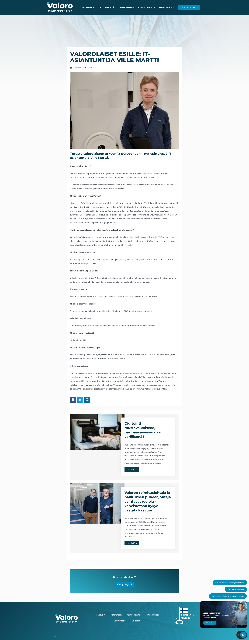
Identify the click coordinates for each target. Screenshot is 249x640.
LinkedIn (136, 621)
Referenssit (116, 615)
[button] (189, 7)
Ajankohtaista (133, 615)
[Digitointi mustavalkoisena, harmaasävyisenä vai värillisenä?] (97, 431)
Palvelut (99, 615)
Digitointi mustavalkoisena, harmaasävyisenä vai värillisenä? (143, 430)
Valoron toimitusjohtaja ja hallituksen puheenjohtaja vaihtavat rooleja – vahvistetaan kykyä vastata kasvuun (148, 501)
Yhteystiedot (120, 621)
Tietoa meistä (152, 615)
